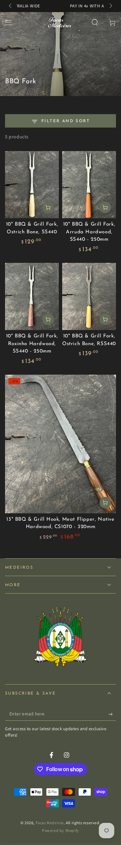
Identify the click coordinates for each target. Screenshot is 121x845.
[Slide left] (10, 6)
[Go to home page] (59, 22)
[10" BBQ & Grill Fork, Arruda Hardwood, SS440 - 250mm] (89, 184)
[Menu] (8, 22)
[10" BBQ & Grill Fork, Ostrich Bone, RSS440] (89, 296)
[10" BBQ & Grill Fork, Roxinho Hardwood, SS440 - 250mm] (32, 296)
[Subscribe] (112, 714)
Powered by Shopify (60, 830)
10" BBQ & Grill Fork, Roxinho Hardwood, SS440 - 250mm (32, 344)
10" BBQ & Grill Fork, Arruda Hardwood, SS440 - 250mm (89, 232)
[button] (95, 22)
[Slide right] (110, 6)
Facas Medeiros (50, 822)
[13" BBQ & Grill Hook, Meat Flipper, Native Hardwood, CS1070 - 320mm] (60, 444)
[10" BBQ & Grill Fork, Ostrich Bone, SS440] (32, 184)
